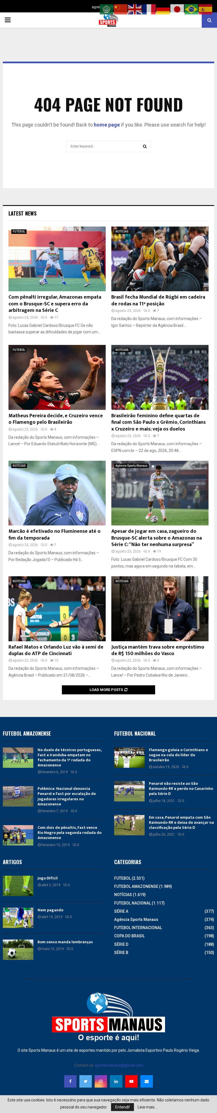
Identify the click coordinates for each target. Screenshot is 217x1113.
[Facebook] (70, 1081)
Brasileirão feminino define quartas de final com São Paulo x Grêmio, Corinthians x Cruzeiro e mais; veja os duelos (158, 422)
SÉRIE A (121, 911)
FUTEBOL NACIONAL (132, 903)
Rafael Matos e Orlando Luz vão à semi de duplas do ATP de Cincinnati (55, 650)
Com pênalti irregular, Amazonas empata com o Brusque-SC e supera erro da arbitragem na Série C (54, 304)
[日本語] (177, 9)
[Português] (192, 9)
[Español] (206, 9)
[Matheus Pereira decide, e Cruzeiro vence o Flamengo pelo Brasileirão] (57, 377)
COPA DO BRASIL (129, 936)
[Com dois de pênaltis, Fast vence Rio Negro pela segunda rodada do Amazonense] (18, 835)
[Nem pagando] (18, 918)
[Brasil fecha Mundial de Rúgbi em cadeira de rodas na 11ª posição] (160, 259)
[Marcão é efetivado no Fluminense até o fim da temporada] (57, 493)
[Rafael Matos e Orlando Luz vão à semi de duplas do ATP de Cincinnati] (57, 608)
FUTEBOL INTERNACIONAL (138, 927)
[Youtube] (131, 1081)
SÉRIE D (121, 944)
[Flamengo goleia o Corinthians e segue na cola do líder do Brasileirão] (129, 757)
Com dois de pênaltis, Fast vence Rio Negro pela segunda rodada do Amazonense (69, 832)
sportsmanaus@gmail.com (119, 1065)
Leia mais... (147, 1107)
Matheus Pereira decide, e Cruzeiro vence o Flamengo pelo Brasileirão (55, 419)
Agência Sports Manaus (131, 465)
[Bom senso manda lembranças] (18, 950)
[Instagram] (101, 1081)
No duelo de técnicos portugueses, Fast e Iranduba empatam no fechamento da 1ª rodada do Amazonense (69, 758)
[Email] (146, 1081)
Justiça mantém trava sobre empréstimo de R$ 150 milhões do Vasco (157, 650)
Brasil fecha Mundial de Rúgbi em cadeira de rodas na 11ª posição (158, 300)
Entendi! (122, 1107)
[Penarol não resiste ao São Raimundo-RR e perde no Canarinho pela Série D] (129, 791)
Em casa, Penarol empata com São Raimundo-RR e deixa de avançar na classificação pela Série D (181, 822)
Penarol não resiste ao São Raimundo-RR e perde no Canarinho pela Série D (181, 788)
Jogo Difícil (48, 878)
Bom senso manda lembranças (65, 942)
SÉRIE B (121, 952)
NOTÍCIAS (122, 231)
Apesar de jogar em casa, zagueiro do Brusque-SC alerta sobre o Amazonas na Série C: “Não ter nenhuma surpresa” (156, 538)
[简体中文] (121, 9)
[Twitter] (85, 1081)
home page (107, 125)
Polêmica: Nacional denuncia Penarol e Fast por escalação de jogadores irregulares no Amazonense (67, 796)
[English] (135, 9)
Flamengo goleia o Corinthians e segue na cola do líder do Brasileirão (178, 755)
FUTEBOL (19, 231)
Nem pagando (50, 910)
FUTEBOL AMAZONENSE (136, 886)
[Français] (149, 9)
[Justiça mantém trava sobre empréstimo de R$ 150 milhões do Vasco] (160, 608)
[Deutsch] (163, 9)
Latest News (22, 213)
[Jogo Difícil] (18, 886)
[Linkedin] (116, 1081)
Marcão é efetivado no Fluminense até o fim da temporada (54, 534)
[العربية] (107, 9)
